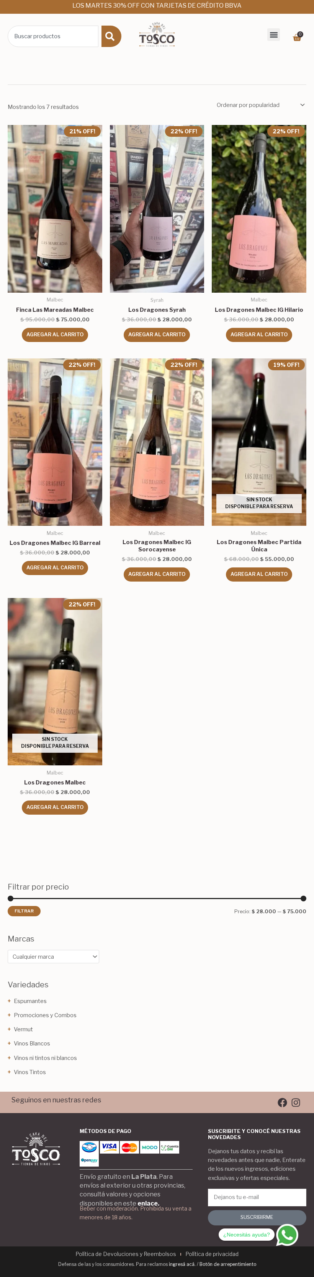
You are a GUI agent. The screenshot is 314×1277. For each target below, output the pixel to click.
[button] (273, 34)
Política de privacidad (212, 1254)
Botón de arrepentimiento (228, 1264)
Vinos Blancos (32, 1043)
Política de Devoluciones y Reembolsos (125, 1254)
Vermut (23, 1029)
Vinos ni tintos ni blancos (45, 1058)
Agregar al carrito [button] (54, 334)
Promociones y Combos (45, 1015)
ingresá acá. (182, 1264)
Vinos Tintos (30, 1072)
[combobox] (53, 36)
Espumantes (30, 1001)
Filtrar (24, 911)
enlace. (148, 1203)
